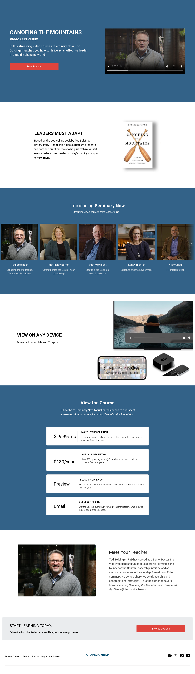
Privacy (35, 656)
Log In (44, 656)
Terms (26, 656)
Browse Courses (13, 656)
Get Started (54, 656)
